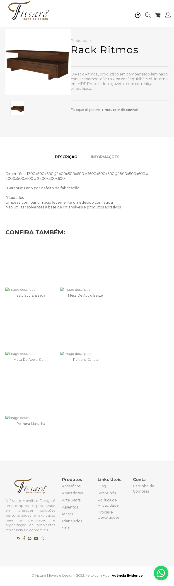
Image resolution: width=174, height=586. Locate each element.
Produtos (79, 40)
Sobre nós (107, 493)
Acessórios (71, 486)
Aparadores (72, 493)
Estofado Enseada (30, 295)
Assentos (70, 507)
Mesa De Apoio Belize (85, 295)
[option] (38, 62)
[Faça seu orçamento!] (161, 573)
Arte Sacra (71, 500)
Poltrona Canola (85, 360)
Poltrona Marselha (30, 424)
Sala (66, 528)
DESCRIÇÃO (66, 157)
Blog (102, 486)
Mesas (67, 514)
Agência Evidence (127, 575)
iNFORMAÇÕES (105, 157)
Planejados (72, 521)
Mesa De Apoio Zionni (30, 360)
